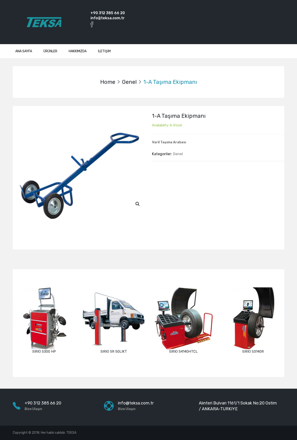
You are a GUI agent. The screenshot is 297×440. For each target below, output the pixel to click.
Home (107, 82)
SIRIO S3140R (253, 351)
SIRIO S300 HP (44, 351)
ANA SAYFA (23, 51)
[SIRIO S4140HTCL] (183, 318)
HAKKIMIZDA (78, 51)
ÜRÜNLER (50, 51)
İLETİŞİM (104, 51)
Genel (129, 82)
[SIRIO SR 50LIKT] (113, 318)
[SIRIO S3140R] (253, 318)
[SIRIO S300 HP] (44, 318)
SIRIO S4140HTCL (183, 351)
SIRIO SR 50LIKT (113, 351)
